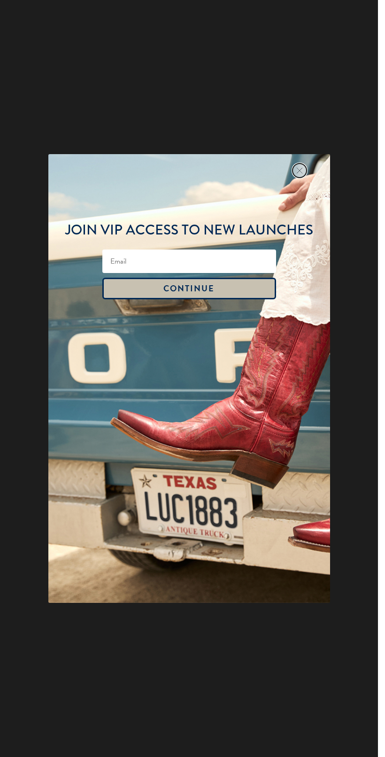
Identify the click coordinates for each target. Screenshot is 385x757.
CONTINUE (189, 288)
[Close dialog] (300, 171)
